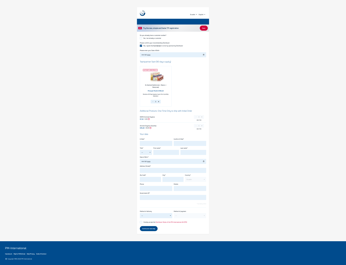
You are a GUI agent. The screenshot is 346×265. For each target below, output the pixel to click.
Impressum (8, 254)
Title (141, 148)
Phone (142, 184)
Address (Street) (145, 166)
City (163, 175)
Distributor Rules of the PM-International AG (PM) (171, 222)
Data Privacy (31, 254)
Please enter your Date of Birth (150, 50)
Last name (183, 148)
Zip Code (142, 175)
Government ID (144, 193)
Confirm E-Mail (178, 139)
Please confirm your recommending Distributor (155, 43)
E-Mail (142, 139)
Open (203, 28)
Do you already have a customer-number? (153, 35)
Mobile (176, 184)
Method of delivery (146, 211)
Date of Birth (144, 157)
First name (156, 148)
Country (187, 175)
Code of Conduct (41, 254)
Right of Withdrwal (19, 254)
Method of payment (180, 211)
